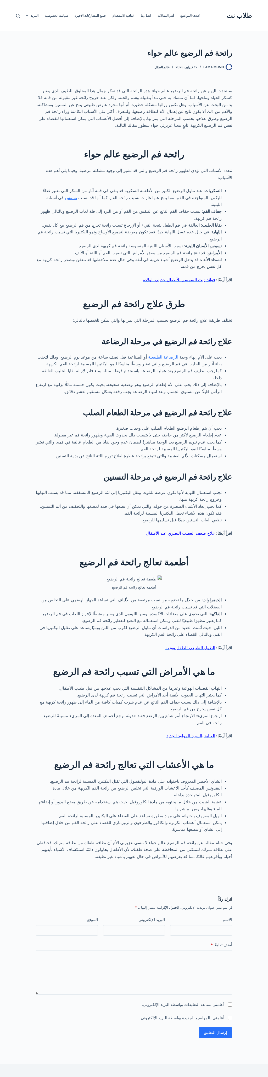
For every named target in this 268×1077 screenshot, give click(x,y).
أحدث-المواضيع (190, 16)
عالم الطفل (162, 67)
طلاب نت (239, 15)
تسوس (71, 197)
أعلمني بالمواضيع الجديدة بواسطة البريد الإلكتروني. (182, 1017)
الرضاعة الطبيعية (163, 357)
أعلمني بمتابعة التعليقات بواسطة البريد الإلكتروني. (183, 1004)
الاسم (227, 919)
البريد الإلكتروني (151, 919)
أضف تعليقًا (221, 944)
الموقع (92, 919)
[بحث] (18, 16)
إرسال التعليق (215, 1032)
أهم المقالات (166, 16)
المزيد (34, 16)
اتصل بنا (146, 16)
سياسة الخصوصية (56, 16)
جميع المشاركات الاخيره (90, 16)
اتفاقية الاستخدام (123, 16)
